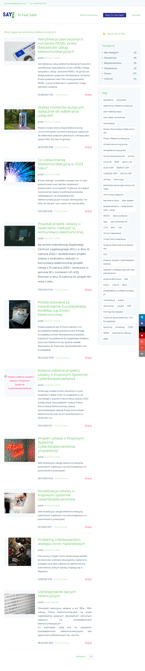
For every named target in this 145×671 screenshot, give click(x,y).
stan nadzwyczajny (112, 111)
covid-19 (107, 162)
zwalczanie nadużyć (122, 333)
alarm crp (127, 162)
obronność (108, 306)
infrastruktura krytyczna (115, 144)
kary (105, 221)
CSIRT (131, 327)
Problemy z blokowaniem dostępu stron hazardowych (61, 542)
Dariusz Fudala (52, 57)
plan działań (128, 200)
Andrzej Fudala (52, 385)
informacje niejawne (113, 194)
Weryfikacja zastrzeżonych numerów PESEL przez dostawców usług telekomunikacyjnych (60, 45)
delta (124, 285)
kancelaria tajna (111, 200)
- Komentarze (61, 94)
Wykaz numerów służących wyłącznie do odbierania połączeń (61, 111)
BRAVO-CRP (123, 167)
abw (113, 227)
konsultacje (109, 123)
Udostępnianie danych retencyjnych (57, 594)
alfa (126, 279)
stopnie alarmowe (112, 279)
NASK (106, 333)
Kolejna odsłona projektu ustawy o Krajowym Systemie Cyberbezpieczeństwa (63, 374)
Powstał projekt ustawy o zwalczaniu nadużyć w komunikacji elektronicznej (61, 228)
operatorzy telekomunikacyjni (118, 106)
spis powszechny (119, 221)
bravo (106, 285)
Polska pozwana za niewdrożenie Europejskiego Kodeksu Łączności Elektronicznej (62, 308)
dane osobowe (120, 216)
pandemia (108, 100)
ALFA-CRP (108, 167)
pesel (105, 338)
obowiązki (121, 100)
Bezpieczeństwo (112, 63)
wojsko (120, 306)
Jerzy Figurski (51, 602)
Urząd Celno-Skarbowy (114, 239)
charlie (115, 285)
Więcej (88, 94)
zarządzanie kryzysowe (114, 150)
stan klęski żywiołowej (114, 117)
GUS (105, 227)
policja (131, 156)
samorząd (119, 179)
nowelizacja (109, 300)
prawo (121, 300)
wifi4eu (107, 179)
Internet (108, 78)
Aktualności (110, 57)
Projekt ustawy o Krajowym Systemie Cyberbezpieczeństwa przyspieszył (61, 444)
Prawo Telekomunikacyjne (116, 138)
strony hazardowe (112, 233)
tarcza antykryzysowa (114, 156)
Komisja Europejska (113, 312)
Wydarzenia (110, 68)
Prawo (107, 73)
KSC (105, 254)
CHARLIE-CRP (110, 173)
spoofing (107, 327)
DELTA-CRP (126, 173)
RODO (106, 216)
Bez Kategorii (111, 52)
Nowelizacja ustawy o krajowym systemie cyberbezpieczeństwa (56, 495)
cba (120, 227)
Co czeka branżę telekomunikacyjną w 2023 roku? (60, 164)
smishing (120, 327)
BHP (117, 162)
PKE (129, 306)
